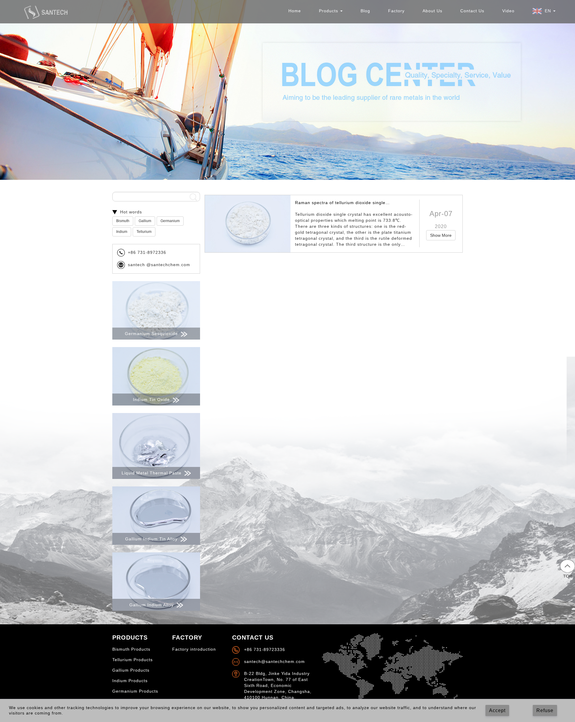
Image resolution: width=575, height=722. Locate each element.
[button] (544, 11)
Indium (121, 232)
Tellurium (144, 232)
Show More (441, 235)
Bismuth (122, 221)
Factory (396, 10)
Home (294, 10)
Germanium (170, 221)
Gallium (145, 221)
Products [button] (329, 10)
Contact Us (472, 10)
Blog (365, 10)
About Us (432, 10)
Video (508, 10)
